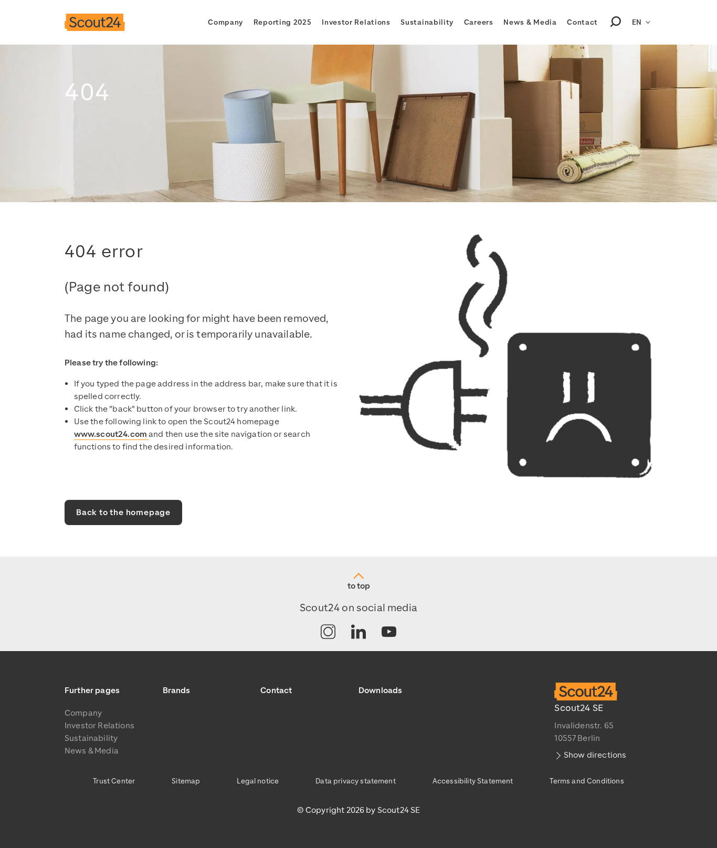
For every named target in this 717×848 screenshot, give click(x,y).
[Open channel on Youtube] (389, 632)
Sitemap (186, 781)
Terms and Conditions (587, 781)
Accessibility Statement (473, 781)
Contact (582, 22)
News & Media (529, 22)
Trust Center (114, 781)
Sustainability (427, 22)
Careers (478, 22)
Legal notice (258, 781)
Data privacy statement (355, 781)
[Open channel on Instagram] (328, 632)
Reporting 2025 (283, 22)
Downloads (380, 690)
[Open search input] (615, 22)
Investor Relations (356, 22)
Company (225, 22)
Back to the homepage (123, 512)
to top (358, 586)
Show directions (595, 755)
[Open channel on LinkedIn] (358, 632)
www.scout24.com (111, 434)
